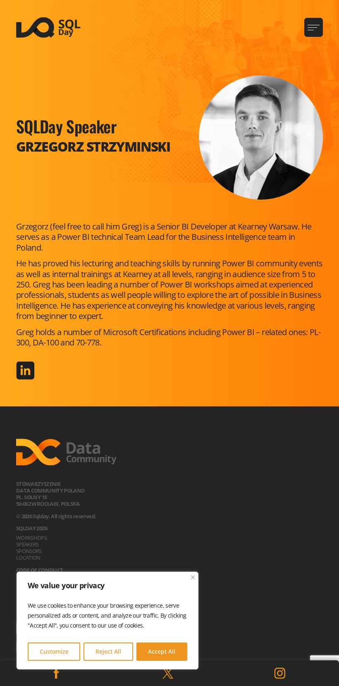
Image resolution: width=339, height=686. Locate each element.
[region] (107, 620)
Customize (54, 651)
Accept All (161, 651)
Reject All (108, 651)
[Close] (193, 577)
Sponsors (29, 551)
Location (28, 557)
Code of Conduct (39, 570)
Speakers (27, 544)
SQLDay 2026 (31, 528)
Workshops (31, 537)
